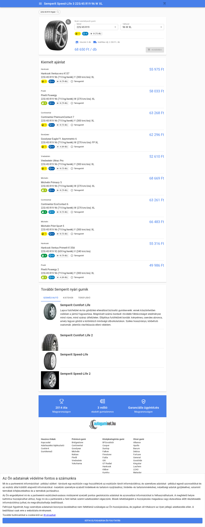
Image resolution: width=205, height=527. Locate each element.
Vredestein (77, 460)
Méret (79, 24)
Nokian (75, 454)
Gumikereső (46, 451)
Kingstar (137, 463)
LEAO (136, 469)
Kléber (105, 469)
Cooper (105, 445)
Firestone (106, 454)
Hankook (106, 466)
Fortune (137, 454)
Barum (136, 448)
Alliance (137, 442)
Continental (77, 445)
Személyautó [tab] (50, 297)
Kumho (105, 472)
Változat (126, 24)
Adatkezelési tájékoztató (52, 445)
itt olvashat (50, 515)
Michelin (76, 451)
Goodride (137, 460)
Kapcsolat (46, 442)
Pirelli (74, 457)
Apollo (136, 445)
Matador (137, 472)
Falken (105, 451)
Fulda (105, 457)
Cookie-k (45, 448)
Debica (136, 451)
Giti (104, 460)
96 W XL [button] (127, 27)
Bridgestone (77, 442)
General (137, 457)
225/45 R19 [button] (83, 27)
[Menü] (40, 3)
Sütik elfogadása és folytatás (102, 520)
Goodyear (76, 448)
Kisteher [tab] (68, 297)
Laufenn (137, 466)
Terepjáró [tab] (84, 297)
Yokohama (77, 463)
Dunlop (105, 448)
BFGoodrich (108, 442)
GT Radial (107, 463)
